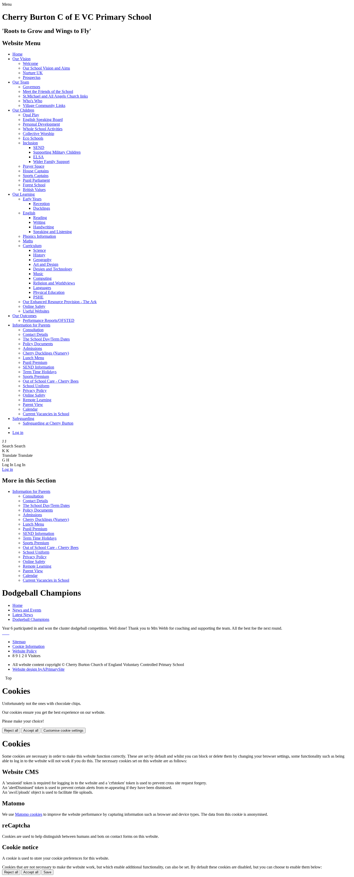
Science (39, 250)
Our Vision (21, 59)
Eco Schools (33, 138)
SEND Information (38, 367)
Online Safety (34, 306)
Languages (42, 287)
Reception (41, 203)
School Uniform (36, 386)
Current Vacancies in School (46, 414)
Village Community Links (44, 105)
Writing (39, 222)
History (39, 255)
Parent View (33, 404)
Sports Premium (36, 376)
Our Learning (23, 194)
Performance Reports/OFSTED (48, 320)
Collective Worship (38, 133)
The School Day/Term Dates (46, 339)
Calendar (30, 409)
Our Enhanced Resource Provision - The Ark (60, 302)
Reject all (11, 730)
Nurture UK (33, 73)
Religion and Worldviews (54, 283)
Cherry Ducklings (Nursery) (46, 353)
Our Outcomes (24, 316)
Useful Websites (36, 311)
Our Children (23, 110)
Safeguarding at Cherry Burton (48, 423)
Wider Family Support (51, 161)
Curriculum (32, 245)
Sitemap (19, 642)
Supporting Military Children (57, 152)
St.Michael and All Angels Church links (55, 96)
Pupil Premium (35, 362)
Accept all (30, 730)
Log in (17, 432)
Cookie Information (28, 646)
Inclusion (30, 143)
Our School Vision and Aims (46, 68)
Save (47, 872)
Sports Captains (35, 175)
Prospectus (31, 77)
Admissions (32, 348)
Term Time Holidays (39, 372)
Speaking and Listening (52, 231)
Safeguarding (23, 418)
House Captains (36, 171)
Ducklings (41, 208)
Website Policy (24, 651)
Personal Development (41, 124)
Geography (42, 259)
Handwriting (43, 227)
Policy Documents (38, 344)
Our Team (20, 82)
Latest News (22, 615)
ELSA (38, 157)
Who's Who (32, 101)
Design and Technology (52, 269)
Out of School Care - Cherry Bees (51, 381)
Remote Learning (37, 400)
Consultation (33, 330)
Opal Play (31, 115)
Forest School (34, 185)
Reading (40, 217)
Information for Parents (31, 325)
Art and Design (45, 264)
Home (17, 54)
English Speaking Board (43, 119)
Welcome (30, 63)
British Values (34, 189)
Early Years (32, 199)
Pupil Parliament (36, 180)
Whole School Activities (42, 129)
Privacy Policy (35, 390)
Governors (31, 87)
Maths (28, 241)
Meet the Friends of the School (48, 91)
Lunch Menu (33, 358)
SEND (38, 147)
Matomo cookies (28, 814)
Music (38, 273)
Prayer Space (33, 166)
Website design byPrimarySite (38, 669)
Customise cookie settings (63, 730)
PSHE (38, 297)
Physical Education (49, 292)
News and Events (26, 610)
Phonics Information (39, 236)
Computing (42, 278)
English (29, 213)
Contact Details (35, 334)
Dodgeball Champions (30, 619)
